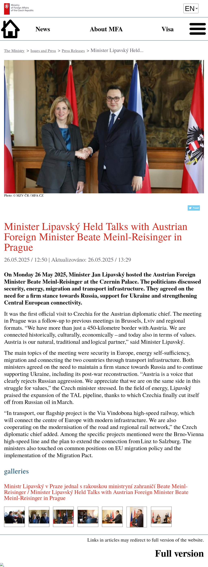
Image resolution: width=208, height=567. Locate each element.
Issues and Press (43, 50)
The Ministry (14, 50)
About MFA (106, 29)
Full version (179, 553)
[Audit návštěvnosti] (2, 565)
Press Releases (73, 50)
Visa (167, 29)
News (43, 29)
